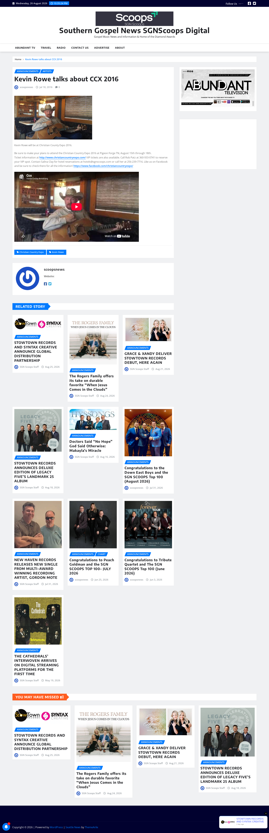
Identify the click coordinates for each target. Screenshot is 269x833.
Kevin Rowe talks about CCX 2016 (43, 59)
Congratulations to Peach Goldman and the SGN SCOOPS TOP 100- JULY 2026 (91, 566)
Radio (61, 47)
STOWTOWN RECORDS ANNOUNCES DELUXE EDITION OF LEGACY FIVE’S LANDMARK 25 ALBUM (35, 472)
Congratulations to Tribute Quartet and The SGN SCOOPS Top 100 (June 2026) (148, 566)
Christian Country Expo (31, 252)
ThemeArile (91, 827)
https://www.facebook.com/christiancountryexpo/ (103, 166)
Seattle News (73, 827)
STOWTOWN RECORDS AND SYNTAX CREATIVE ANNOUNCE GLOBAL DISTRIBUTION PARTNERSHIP (35, 351)
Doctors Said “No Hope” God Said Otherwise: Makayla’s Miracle (91, 445)
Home (18, 59)
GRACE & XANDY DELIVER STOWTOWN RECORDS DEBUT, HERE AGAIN (148, 358)
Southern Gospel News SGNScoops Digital (134, 30)
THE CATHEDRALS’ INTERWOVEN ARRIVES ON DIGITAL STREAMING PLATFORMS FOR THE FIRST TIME (36, 665)
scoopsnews (26, 87)
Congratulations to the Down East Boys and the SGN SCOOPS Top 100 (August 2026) (146, 474)
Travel (46, 47)
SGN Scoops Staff (29, 366)
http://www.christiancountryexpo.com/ (62, 157)
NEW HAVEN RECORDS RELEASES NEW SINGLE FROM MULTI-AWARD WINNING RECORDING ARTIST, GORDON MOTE (36, 569)
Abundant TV (25, 47)
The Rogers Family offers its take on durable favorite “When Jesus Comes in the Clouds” (91, 382)
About (120, 47)
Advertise (101, 47)
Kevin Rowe (58, 252)
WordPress (56, 827)
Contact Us (80, 47)
